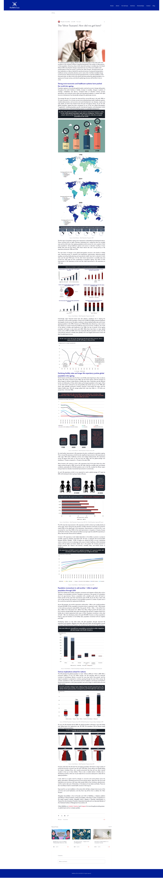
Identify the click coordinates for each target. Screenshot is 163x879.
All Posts (53, 12)
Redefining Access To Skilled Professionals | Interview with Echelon (60, 842)
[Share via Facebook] (58, 815)
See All (110, 826)
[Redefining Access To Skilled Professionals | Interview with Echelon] (61, 834)
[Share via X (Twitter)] (61, 815)
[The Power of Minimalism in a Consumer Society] (102, 834)
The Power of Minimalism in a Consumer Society (101, 842)
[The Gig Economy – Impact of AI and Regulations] (81, 834)
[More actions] (104, 21)
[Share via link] (68, 815)
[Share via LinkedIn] (64, 815)
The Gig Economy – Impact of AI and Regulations (81, 842)
